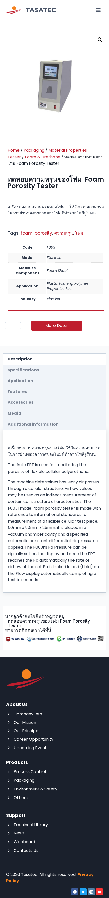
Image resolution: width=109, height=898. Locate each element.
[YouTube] (99, 891)
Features (17, 392)
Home (14, 150)
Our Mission (25, 722)
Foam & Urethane (42, 157)
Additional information (33, 424)
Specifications (23, 370)
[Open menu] (98, 10)
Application (20, 381)
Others (21, 798)
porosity (43, 233)
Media (14, 413)
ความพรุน (63, 233)
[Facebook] (74, 891)
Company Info (28, 714)
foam (27, 233)
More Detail (56, 325)
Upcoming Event (30, 748)
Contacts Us (26, 850)
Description (20, 359)
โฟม (79, 233)
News (19, 833)
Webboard (24, 842)
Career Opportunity (33, 739)
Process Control (30, 772)
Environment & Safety (35, 789)
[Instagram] (91, 891)
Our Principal (26, 731)
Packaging (34, 150)
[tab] (54, 359)
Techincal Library (31, 825)
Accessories (20, 402)
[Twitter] (83, 891)
